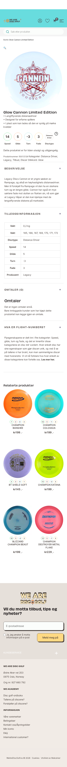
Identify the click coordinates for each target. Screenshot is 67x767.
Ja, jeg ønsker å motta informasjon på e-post (18, 636)
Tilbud (16, 160)
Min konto (8, 728)
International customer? (15, 737)
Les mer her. (48, 359)
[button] (4, 47)
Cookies (35, 758)
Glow (40, 160)
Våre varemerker (12, 716)
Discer (24, 160)
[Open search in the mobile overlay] (33, 32)
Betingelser (9, 720)
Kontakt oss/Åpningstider (16, 724)
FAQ (5, 733)
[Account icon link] (40, 21)
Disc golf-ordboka (13, 695)
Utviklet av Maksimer (50, 758)
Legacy (7, 160)
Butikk (6, 40)
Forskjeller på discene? (15, 703)
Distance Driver (49, 156)
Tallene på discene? (13, 699)
